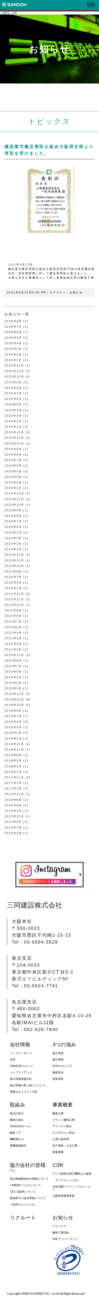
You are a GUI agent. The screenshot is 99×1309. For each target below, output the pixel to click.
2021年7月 (13, 621)
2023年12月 (14, 493)
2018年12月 (14, 744)
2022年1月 (13, 588)
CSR (57, 1165)
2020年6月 (13, 671)
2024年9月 (13, 449)
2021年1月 (13, 649)
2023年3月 (13, 538)
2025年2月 (13, 421)
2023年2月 (13, 543)
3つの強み (64, 1044)
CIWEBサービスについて (25, 1185)
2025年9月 (13, 382)
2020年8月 (13, 660)
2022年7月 (13, 577)
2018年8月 (13, 755)
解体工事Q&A (60, 1232)
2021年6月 (13, 627)
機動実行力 (17, 1139)
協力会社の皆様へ (28, 1167)
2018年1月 (13, 772)
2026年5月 (13, 337)
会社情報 (20, 1044)
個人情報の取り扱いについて (28, 1085)
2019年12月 (14, 694)
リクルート (23, 1217)
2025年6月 (13, 399)
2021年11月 (14, 599)
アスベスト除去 (62, 1126)
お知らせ (76, 292)
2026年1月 (13, 360)
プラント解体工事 (63, 1119)
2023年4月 (13, 532)
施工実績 (58, 1053)
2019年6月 (13, 721)
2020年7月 (13, 666)
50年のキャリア (62, 1066)
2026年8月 (13, 321)
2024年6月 (13, 465)
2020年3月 (13, 677)
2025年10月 (14, 376)
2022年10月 (14, 566)
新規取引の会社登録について (28, 1198)
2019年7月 (13, 716)
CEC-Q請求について (22, 1191)
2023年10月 (14, 504)
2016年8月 (13, 805)
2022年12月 (14, 554)
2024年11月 (14, 437)
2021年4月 (13, 632)
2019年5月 (13, 727)
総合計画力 (17, 1113)
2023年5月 (13, 527)
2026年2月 (13, 354)
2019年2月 (13, 732)
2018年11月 (14, 749)
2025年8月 (13, 388)
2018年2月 (13, 766)
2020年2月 (13, 683)
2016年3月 (13, 810)
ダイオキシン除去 (63, 1132)
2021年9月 (13, 610)
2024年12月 (14, 432)
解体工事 (58, 1113)
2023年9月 (13, 510)
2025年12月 (14, 365)
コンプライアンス (21, 1072)
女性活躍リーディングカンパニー (71, 1188)
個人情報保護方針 (21, 1079)
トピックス (59, 1226)
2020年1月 (13, 688)
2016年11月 (14, 794)
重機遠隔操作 (18, 1145)
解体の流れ (17, 1119)
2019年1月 (13, 738)
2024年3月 (13, 477)
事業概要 (62, 1105)
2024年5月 (13, 471)
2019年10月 (14, 705)
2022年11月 (14, 560)
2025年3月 (13, 415)
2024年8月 (13, 454)
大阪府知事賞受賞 (63, 1195)
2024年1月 (13, 488)
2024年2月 (13, 482)
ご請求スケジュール (22, 1204)
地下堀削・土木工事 (64, 1145)
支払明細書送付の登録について (29, 1178)
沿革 (12, 1059)
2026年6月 (13, 332)
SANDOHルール (20, 1126)
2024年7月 (13, 460)
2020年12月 (14, 655)
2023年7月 (13, 521)
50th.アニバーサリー (65, 1239)
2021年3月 (13, 638)
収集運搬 (58, 1152)
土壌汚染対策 (60, 1139)
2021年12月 (14, 593)
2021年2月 (13, 643)
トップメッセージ (21, 1053)
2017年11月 (14, 777)
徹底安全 (58, 1072)
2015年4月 (13, 833)
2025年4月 (13, 410)
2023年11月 (14, 499)
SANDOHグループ (21, 1066)
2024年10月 (14, 443)
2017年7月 (13, 783)
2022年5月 (13, 582)
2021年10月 (14, 605)
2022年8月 (13, 571)
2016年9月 (13, 799)
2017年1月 (13, 788)
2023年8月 (13, 515)
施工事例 (58, 1059)
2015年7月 (13, 827)
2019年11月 (14, 699)
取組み (17, 1105)
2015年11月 (14, 816)
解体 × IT (15, 1132)
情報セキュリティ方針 (24, 1091)
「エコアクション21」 (66, 1180)
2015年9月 (13, 822)
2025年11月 (14, 371)
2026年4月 (13, 343)
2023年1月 (13, 549)
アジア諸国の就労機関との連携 (71, 1173)
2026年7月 (13, 326)
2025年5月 (13, 404)
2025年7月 (13, 393)
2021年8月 (13, 616)
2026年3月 (13, 348)
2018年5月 (13, 760)
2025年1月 (13, 426)
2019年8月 (13, 710)
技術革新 (58, 1079)
